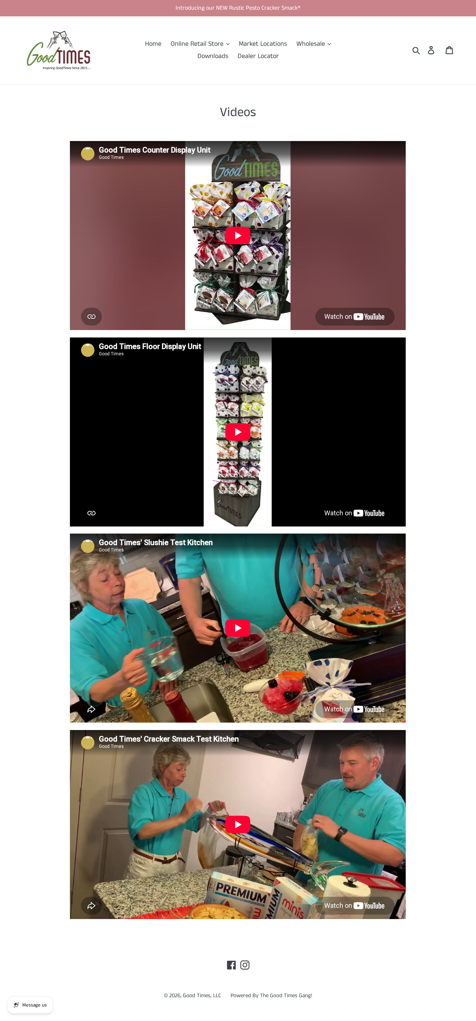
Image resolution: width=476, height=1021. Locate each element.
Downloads (212, 56)
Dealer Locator (258, 56)
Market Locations (263, 44)
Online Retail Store (198, 44)
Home (153, 44)
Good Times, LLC (202, 995)
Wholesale (311, 44)
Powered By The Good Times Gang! (271, 995)
